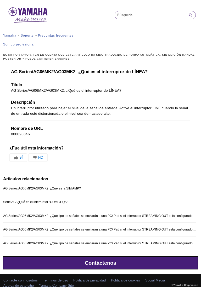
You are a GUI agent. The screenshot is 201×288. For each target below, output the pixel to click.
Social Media (155, 280)
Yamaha (9, 35)
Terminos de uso (55, 280)
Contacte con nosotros (20, 280)
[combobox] (150, 15)
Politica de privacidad (89, 280)
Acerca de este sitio (18, 285)
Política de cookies (125, 280)
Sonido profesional (19, 44)
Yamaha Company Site (56, 285)
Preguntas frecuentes (56, 35)
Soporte (27, 35)
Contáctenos (100, 263)
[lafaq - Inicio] (28, 15)
